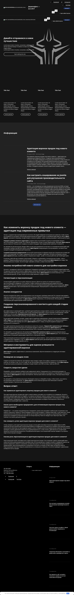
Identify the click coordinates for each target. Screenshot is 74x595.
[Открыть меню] (53, 12)
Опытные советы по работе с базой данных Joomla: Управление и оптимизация (58, 529)
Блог (43, 154)
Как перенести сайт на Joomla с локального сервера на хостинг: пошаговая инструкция (57, 576)
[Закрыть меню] (56, 10)
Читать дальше (8, 114)
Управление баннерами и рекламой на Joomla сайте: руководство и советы (59, 552)
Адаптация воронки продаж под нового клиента (47, 150)
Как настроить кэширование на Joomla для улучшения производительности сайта (46, 178)
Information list (37, 204)
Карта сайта (63, 13)
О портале (68, 13)
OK (68, 593)
